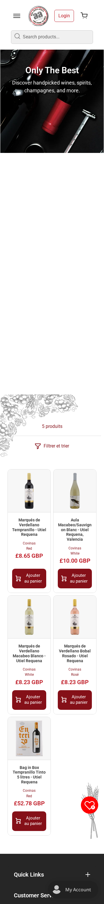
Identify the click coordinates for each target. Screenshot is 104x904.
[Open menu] (17, 16)
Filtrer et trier (56, 446)
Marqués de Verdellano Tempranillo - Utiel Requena (29, 527)
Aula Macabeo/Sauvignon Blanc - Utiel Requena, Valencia (75, 530)
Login (64, 15)
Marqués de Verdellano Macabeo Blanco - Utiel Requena (29, 653)
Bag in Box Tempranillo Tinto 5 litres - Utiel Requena (29, 774)
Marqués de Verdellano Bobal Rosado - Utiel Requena (75, 653)
